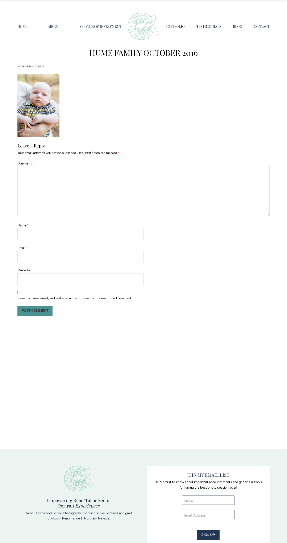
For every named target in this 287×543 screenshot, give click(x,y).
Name (23, 225)
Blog (237, 26)
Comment (25, 163)
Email (22, 248)
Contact (262, 26)
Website (23, 270)
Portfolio (175, 26)
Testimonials (208, 26)
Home (22, 26)
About (53, 26)
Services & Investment (100, 26)
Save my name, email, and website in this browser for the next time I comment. (74, 298)
